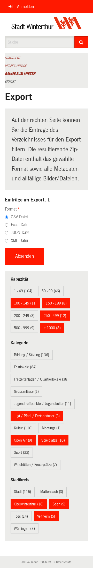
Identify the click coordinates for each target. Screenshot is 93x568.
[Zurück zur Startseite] (46, 24)
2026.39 (46, 562)
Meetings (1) (51, 428)
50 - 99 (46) (51, 291)
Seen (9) (59, 504)
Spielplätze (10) (53, 440)
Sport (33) (21, 452)
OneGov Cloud (30, 562)
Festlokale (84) (25, 367)
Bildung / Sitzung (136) (31, 355)
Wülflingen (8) (24, 528)
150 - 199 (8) (56, 303)
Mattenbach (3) (51, 492)
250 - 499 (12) (55, 316)
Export (10, 81)
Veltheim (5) (46, 516)
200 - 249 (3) (24, 316)
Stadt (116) (22, 492)
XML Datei (19, 240)
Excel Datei (20, 224)
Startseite (13, 58)
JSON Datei (20, 232)
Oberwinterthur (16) (28, 504)
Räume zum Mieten (20, 74)
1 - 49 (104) (23, 291)
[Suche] (81, 42)
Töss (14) (21, 516)
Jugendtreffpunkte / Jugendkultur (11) (42, 404)
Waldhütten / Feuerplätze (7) (35, 465)
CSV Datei (19, 217)
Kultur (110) (23, 428)
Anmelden (25, 6)
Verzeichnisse (16, 66)
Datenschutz (64, 562)
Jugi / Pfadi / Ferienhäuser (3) (37, 416)
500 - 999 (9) (24, 328)
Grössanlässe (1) (26, 391)
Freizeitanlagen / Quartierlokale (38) (41, 379)
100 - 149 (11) (25, 303)
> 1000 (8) (52, 328)
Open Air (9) (23, 440)
